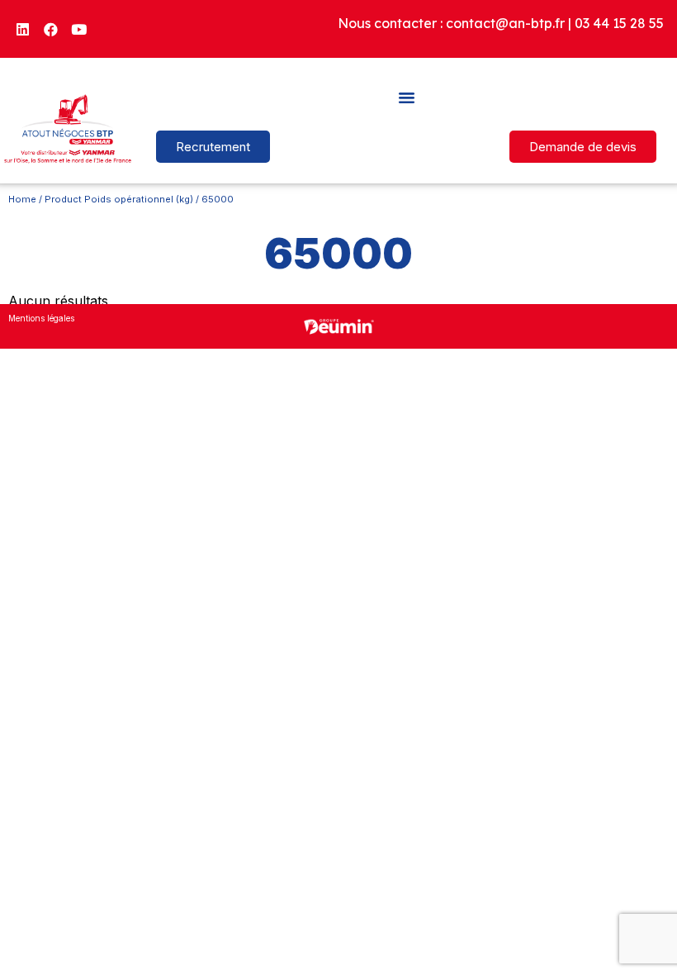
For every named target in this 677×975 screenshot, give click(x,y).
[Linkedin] (23, 29)
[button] (406, 96)
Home (22, 199)
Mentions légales (41, 318)
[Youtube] (79, 29)
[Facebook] (51, 29)
